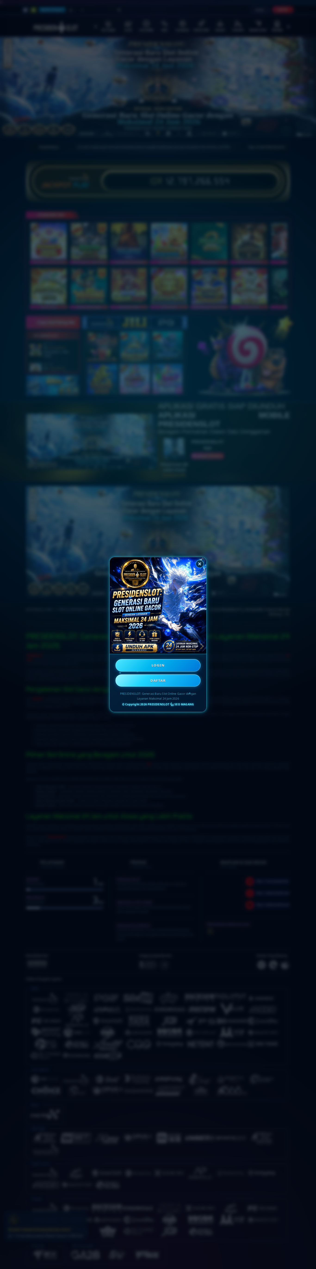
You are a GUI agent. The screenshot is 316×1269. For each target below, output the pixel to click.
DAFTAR (158, 680)
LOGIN (158, 665)
